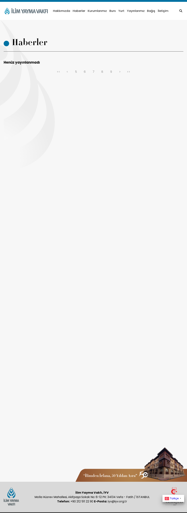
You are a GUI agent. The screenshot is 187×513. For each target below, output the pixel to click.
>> (128, 72)
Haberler (79, 11)
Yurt (121, 11)
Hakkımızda (61, 11)
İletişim (163, 11)
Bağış (151, 11)
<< (58, 72)
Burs (112, 11)
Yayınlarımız (136, 11)
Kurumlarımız (97, 11)
